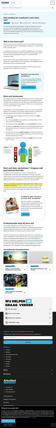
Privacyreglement (8, 396)
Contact (8, 366)
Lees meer (25, 214)
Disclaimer (6, 402)
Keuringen (8, 356)
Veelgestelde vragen (14, 322)
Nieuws (8, 363)
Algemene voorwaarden (10, 399)
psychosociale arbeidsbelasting (34, 240)
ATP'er (6, 370)
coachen (40, 242)
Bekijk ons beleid (32, 417)
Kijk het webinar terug (28, 87)
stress (24, 173)
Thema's (8, 350)
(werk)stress (10, 98)
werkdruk (40, 44)
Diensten (8, 352)
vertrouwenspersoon (35, 236)
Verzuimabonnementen (12, 354)
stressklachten (34, 53)
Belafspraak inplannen (14, 318)
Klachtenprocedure (8, 405)
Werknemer (7, 374)
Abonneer (28, 342)
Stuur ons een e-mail (14, 313)
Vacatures (8, 387)
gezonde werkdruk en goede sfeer (12, 229)
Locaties (8, 361)
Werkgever (7, 347)
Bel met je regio (12, 309)
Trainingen (8, 359)
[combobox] (28, 8)
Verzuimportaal (10, 392)
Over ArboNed (9, 389)
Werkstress (6, 23)
